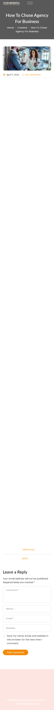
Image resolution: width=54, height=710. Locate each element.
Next (25, 558)
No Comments (33, 74)
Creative (22, 27)
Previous (28, 549)
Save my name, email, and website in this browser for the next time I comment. (27, 639)
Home (10, 27)
